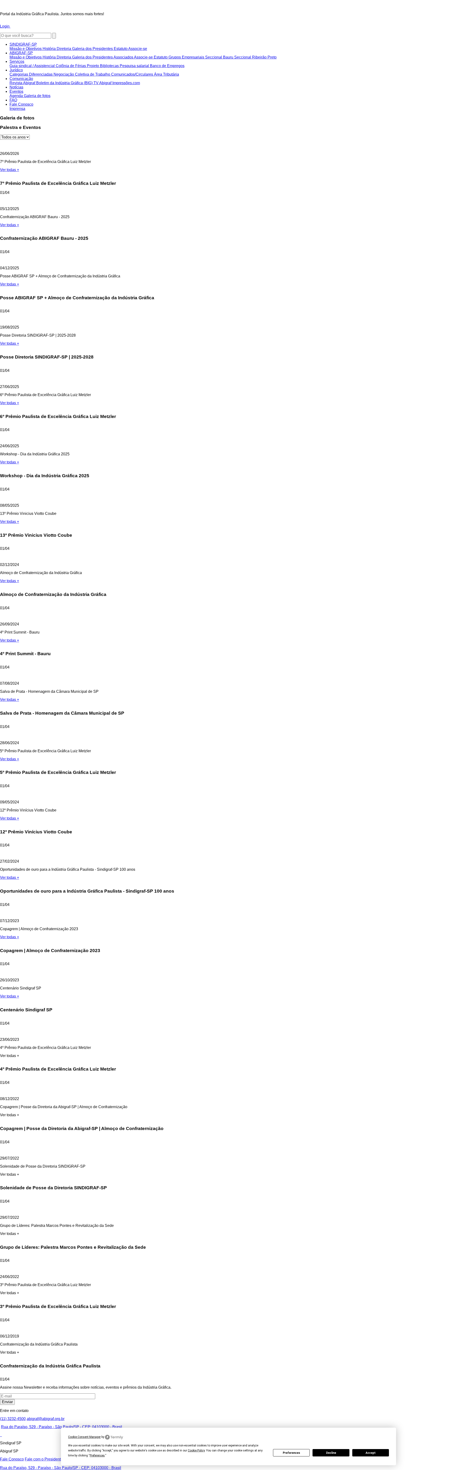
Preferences (291, 1453)
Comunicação (21, 79)
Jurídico (16, 70)
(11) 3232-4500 (13, 1419)
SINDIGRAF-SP (23, 44)
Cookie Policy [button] (196, 1450)
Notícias (16, 87)
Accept (371, 1453)
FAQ (13, 100)
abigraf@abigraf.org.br (46, 1419)
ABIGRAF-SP (21, 53)
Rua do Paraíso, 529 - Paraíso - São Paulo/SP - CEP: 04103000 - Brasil (61, 1427)
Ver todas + (9, 170)
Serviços (17, 61)
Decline (331, 1453)
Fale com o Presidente (44, 1459)
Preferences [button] (97, 1455)
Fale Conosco (21, 104)
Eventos (16, 91)
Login (5, 26)
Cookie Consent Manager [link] (84, 1437)
